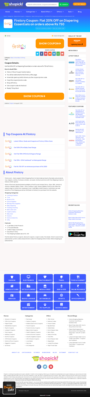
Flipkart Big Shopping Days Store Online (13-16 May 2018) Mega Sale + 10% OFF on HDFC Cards (76, 225)
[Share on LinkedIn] (54, 54)
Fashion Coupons (31, 321)
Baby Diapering (11, 205)
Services (28, 343)
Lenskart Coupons (10, 330)
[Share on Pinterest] (45, 54)
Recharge (29, 319)
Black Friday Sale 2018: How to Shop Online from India (76, 218)
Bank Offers (46, 12)
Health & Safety (11, 212)
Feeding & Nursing (12, 207)
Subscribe (46, 352)
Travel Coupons (30, 326)
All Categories (30, 345)
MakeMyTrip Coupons (11, 326)
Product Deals (51, 323)
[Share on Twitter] (37, 54)
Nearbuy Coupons (10, 334)
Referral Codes (52, 321)
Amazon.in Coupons (10, 319)
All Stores (7, 345)
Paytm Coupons (9, 328)
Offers (59, 12)
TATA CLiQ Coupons (10, 321)
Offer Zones (51, 319)
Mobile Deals (51, 328)
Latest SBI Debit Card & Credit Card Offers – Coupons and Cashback (77, 344)
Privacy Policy (24, 391)
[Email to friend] (62, 54)
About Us (16, 352)
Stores (17, 12)
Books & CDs (10, 199)
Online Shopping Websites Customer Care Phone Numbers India (75, 212)
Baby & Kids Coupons (32, 330)
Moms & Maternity (12, 218)
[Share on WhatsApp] (58, 54)
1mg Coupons (8, 332)
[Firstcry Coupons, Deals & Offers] (8, 23)
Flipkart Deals (8, 323)
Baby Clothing (21, 57)
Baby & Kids (14, 57)
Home (7, 12)
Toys (8, 197)
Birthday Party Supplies (13, 203)
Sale (70, 12)
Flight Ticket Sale (52, 345)
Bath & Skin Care (11, 209)
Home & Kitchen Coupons (33, 334)
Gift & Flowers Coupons (32, 339)
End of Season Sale (53, 330)
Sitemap (62, 352)
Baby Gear (10, 214)
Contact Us (73, 352)
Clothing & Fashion (12, 195)
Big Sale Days (51, 326)
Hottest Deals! (79, 4)
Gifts (8, 220)
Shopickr (11, 103)
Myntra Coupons (9, 336)
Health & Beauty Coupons (33, 332)
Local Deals (29, 341)
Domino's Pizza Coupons (11, 341)
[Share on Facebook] (41, 54)
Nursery (9, 216)
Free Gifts (50, 336)
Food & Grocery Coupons (33, 328)
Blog (79, 12)
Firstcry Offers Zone (59, 28)
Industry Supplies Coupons (33, 336)
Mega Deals (51, 341)
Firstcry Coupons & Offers (43, 28)
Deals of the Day (52, 334)
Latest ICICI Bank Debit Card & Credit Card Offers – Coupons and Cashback (77, 338)
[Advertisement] (34, 119)
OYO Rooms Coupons (11, 339)
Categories (30, 12)
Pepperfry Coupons (10, 343)
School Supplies (11, 201)
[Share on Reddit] (50, 54)
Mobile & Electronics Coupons (34, 323)
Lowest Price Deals (53, 343)
